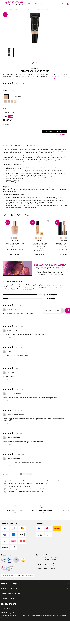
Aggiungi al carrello (54, 132)
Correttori (27, 9)
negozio (40, 481)
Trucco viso (17, 9)
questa (59, 287)
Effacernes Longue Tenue (40, 9)
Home (2, 9)
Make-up (9, 9)
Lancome (35, 68)
